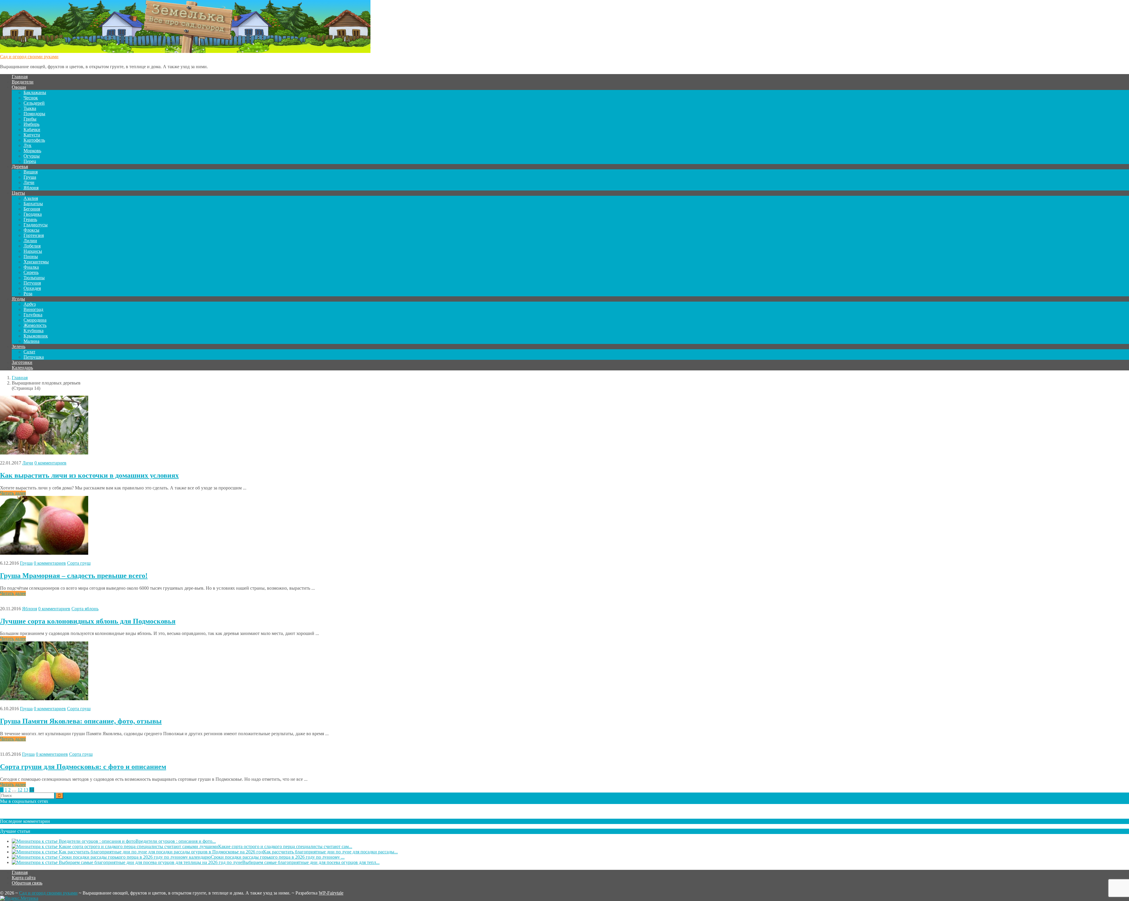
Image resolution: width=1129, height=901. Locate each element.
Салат (29, 351)
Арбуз (30, 304)
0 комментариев (50, 462)
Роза (28, 293)
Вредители (23, 81)
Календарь (22, 367)
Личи (29, 182)
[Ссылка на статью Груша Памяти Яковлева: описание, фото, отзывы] (44, 698)
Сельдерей (34, 103)
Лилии (30, 240)
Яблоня (31, 187)
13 (26, 789)
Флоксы (31, 230)
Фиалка (31, 267)
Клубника (34, 330)
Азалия (31, 198)
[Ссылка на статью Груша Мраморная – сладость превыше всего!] (44, 553)
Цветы (18, 192)
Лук (27, 145)
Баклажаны (35, 92)
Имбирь (31, 124)
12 (20, 789)
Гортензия (34, 235)
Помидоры (34, 113)
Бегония (32, 208)
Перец (30, 161)
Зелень (18, 346)
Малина (31, 341)
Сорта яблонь (84, 608)
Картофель (34, 140)
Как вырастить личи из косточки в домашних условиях (89, 475)
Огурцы (32, 155)
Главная (20, 76)
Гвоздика (33, 214)
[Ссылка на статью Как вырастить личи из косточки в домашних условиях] (44, 452)
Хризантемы (36, 261)
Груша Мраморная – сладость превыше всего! (74, 575)
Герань (30, 219)
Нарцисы (33, 251)
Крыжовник (36, 335)
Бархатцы (33, 203)
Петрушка (34, 357)
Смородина (35, 319)
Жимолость (35, 325)
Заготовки (22, 362)
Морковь (32, 150)
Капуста (32, 134)
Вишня (31, 171)
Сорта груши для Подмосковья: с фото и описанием (83, 766)
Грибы (30, 118)
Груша (30, 177)
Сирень (31, 272)
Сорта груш (79, 563)
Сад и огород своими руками (29, 56)
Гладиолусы (36, 224)
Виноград (33, 309)
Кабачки (32, 129)
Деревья (20, 166)
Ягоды (18, 298)
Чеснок (31, 97)
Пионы (31, 256)
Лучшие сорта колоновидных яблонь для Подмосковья (88, 621)
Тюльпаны (34, 277)
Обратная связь (27, 882)
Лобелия (32, 245)
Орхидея (32, 288)
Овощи (19, 87)
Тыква (30, 108)
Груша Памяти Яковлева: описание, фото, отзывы (81, 721)
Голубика (33, 314)
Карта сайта (24, 877)
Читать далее (13, 493)
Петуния (32, 282)
